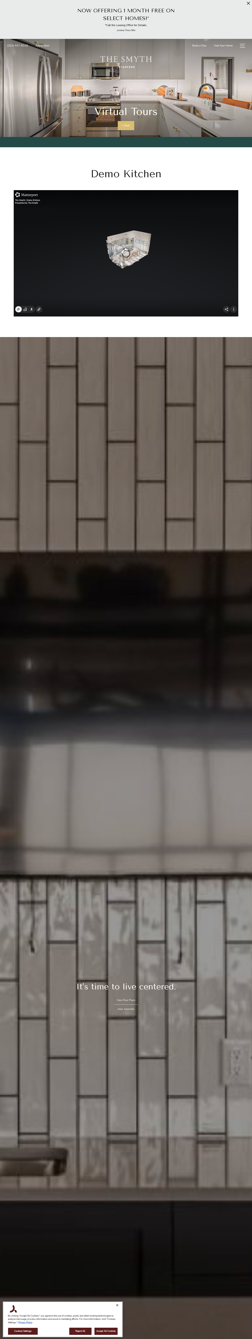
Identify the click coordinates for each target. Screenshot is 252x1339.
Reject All (80, 1331)
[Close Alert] (248, 4)
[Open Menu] (242, 45)
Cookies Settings (23, 1331)
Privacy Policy (25, 1322)
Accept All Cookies (106, 1331)
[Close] (117, 1305)
